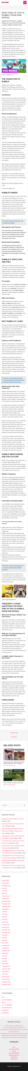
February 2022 (6, 945)
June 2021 (4, 956)
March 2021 (5, 963)
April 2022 (4, 940)
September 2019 (6, 984)
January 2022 (5, 948)
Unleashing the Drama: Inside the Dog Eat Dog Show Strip (14, 1037)
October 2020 (5, 971)
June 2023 (4, 914)
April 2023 (4, 919)
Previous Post (14, 732)
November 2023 (6, 904)
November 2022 (6, 932)
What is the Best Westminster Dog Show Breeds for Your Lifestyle (14, 762)
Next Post (14, 737)
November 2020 (6, 969)
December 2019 (6, 979)
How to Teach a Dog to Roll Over (13, 783)
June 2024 (4, 890)
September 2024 (6, 885)
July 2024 (4, 888)
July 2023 (4, 911)
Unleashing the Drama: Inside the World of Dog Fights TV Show (14, 1033)
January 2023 (5, 927)
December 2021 (6, 950)
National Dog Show (7, 1007)
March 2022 (5, 943)
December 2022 (6, 930)
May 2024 (4, 893)
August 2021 (5, 953)
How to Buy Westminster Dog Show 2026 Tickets (14, 1027)
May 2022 (4, 937)
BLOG (5, 765)
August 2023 (5, 909)
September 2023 (6, 906)
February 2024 (6, 896)
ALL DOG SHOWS (7, 1000)
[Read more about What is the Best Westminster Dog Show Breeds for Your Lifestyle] (14, 754)
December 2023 (6, 901)
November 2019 (6, 982)
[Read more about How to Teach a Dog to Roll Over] (14, 775)
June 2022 (4, 935)
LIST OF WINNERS (7, 1005)
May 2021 (4, 958)
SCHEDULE (5, 1010)
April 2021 (4, 961)
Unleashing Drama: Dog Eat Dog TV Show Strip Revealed (14, 1035)
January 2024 (5, 898)
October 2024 (5, 883)
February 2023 (6, 924)
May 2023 (4, 917)
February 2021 (6, 966)
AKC (3, 997)
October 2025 (5, 880)
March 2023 (5, 922)
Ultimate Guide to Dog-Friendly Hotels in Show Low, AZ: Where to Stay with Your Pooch (12, 831)
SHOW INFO (5, 1013)
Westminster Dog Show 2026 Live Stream (13, 819)
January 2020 (5, 976)
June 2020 (4, 974)
